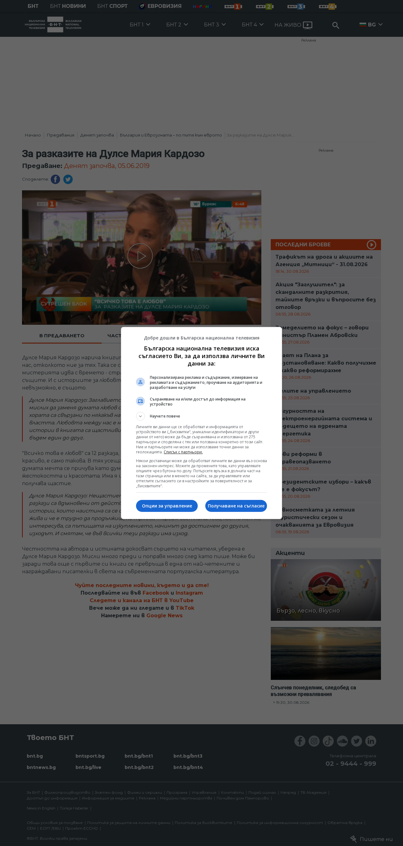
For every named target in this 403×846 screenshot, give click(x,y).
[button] (201, 416)
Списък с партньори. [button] (183, 452)
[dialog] (201, 423)
